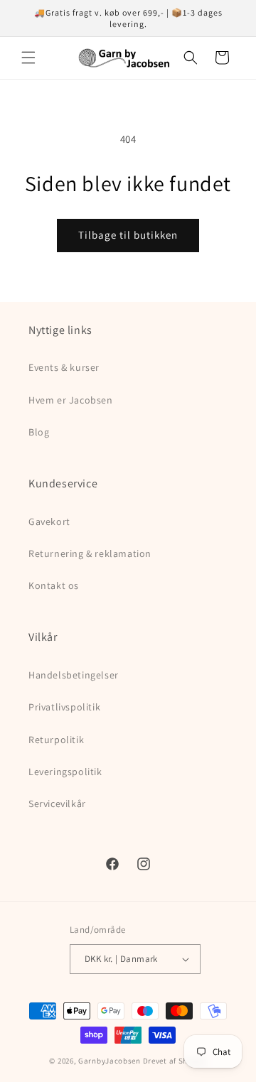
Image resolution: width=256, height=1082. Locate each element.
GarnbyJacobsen (109, 1061)
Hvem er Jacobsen (70, 400)
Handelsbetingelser (73, 675)
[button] (28, 57)
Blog (38, 432)
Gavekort (49, 521)
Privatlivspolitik (64, 706)
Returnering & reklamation (89, 553)
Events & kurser (64, 367)
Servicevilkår (57, 803)
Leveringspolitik (65, 771)
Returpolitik (56, 739)
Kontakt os (53, 585)
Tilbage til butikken (128, 235)
